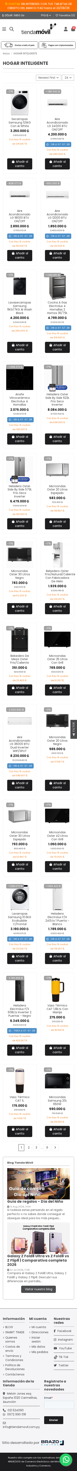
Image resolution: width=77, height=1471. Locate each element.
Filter (73, 727)
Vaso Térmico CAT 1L (20, 1099)
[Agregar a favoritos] (17, 115)
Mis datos (38, 1347)
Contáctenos (14, 1374)
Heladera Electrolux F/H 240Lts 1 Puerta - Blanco (57, 919)
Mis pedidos (40, 1352)
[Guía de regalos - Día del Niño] (38, 1183)
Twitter (63, 1365)
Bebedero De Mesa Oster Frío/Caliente (19, 659)
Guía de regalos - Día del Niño (35, 1201)
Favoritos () (67, 15)
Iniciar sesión (36, 1340)
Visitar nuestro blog (38, 1289)
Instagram (65, 1340)
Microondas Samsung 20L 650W (57, 1100)
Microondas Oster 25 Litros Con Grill (57, 659)
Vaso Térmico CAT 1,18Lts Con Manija (57, 1009)
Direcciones (40, 1332)
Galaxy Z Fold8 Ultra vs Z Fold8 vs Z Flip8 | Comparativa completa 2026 (38, 1260)
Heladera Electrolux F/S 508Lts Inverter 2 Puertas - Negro (19, 1010)
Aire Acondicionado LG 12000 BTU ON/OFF (57, 216)
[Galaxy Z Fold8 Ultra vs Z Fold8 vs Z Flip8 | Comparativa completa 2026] (38, 1238)
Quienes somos (11, 1340)
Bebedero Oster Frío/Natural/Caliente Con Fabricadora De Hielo (60, 576)
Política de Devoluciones (15, 1367)
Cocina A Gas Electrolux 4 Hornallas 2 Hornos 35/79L (57, 307)
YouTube (65, 1348)
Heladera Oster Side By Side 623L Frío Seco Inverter (57, 399)
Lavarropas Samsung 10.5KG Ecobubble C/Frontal (19, 919)
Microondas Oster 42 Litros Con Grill (57, 835)
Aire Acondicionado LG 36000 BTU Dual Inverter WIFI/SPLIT (19, 744)
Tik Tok (63, 1357)
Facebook (64, 1331)
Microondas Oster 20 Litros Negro (57, 740)
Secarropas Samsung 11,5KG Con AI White (20, 122)
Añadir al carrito (21, 164)
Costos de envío (12, 1349)
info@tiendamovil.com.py (21, 1427)
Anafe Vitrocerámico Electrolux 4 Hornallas (19, 399)
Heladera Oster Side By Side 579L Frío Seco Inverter (20, 491)
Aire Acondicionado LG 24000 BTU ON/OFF (57, 124)
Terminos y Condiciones (14, 1358)
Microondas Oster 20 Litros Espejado (57, 489)
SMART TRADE (14, 1332)
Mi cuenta (39, 1327)
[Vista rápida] (23, 115)
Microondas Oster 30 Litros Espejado (19, 835)
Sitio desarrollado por (21, 1442)
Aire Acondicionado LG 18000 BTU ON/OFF (19, 216)
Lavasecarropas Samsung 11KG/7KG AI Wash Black (19, 307)
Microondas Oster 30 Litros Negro (19, 574)
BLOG (9, 1327)
